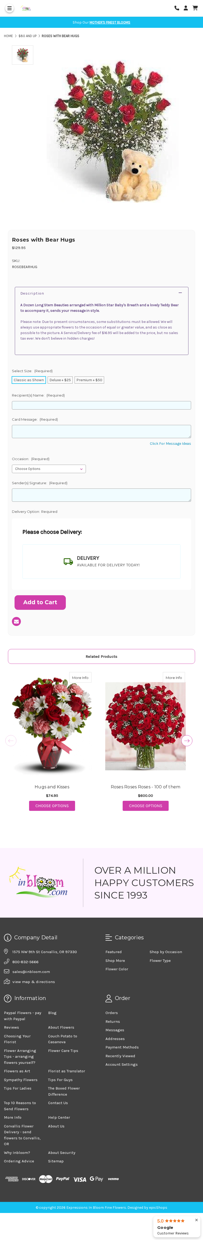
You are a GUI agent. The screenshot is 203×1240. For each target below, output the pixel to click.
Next (186, 740)
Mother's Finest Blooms (110, 22)
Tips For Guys (60, 1079)
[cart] (195, 8)
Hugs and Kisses (52, 786)
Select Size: (32, 371)
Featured (113, 951)
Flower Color (116, 969)
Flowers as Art (17, 1071)
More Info (81, 677)
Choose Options (55, 805)
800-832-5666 (25, 961)
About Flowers (61, 1027)
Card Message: (35, 419)
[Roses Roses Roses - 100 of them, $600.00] (145, 726)
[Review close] (196, 1220)
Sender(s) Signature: (39, 483)
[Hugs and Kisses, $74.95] (52, 726)
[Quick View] (86, 677)
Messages (114, 1030)
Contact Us (58, 1102)
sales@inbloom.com (31, 971)
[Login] (188, 8)
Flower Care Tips (63, 1050)
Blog (52, 1012)
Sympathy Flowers (21, 1079)
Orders (111, 1012)
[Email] (16, 621)
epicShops (158, 1207)
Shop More (115, 960)
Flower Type (160, 960)
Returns (112, 1021)
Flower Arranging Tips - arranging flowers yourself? (20, 1056)
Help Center (59, 1117)
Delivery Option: (34, 511)
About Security (61, 1152)
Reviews (11, 1027)
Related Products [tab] (101, 656)
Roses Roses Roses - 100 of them (146, 786)
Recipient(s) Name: (38, 395)
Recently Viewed (120, 1056)
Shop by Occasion (166, 951)
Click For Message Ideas (170, 443)
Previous (10, 740)
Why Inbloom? (17, 1152)
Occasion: (30, 459)
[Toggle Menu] (9, 8)
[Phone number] (178, 8)
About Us (56, 1126)
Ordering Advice (19, 1161)
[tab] (101, 561)
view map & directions (33, 981)
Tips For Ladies (17, 1088)
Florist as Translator (66, 1071)
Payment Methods (122, 1047)
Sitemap (56, 1161)
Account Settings (121, 1064)
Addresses (115, 1038)
